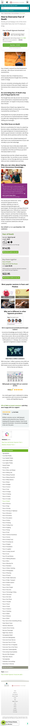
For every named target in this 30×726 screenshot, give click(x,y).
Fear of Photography (8, 570)
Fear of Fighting (7, 527)
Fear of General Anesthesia (10, 534)
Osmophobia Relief (7, 635)
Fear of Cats (6, 489)
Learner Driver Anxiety (8, 628)
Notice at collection (7, 724)
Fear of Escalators (7, 518)
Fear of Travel (6, 606)
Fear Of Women (7, 616)
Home (15, 690)
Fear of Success (7, 589)
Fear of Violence (7, 609)
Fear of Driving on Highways (10, 510)
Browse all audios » (8, 667)
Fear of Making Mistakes (9, 558)
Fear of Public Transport (9, 580)
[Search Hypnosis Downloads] (28, 8)
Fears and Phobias (8, 450)
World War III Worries (8, 664)
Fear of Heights (7, 544)
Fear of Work (6, 618)
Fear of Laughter (7, 549)
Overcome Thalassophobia (10, 649)
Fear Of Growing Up (8, 542)
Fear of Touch (6, 604)
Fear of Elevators (7, 513)
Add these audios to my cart (11, 277)
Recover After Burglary (9, 654)
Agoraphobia (6, 453)
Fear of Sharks (6, 585)
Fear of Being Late (7, 472)
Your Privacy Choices (11, 722)
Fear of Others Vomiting (9, 568)
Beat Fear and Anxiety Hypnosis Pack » (12, 442)
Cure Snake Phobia (8, 460)
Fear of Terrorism (7, 594)
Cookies (15, 708)
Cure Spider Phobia (8, 463)
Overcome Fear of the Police (10, 647)
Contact (15, 704)
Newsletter (15, 710)
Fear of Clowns (6, 496)
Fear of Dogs (6, 506)
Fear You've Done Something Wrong (12, 620)
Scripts (15, 697)
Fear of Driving (6, 508)
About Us (15, 692)
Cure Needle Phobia (8, 458)
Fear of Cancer (6, 487)
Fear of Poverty (7, 575)
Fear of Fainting (7, 522)
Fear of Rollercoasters (8, 582)
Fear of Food (6, 532)
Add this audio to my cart (11, 252)
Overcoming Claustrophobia (10, 652)
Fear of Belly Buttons (8, 479)
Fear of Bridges (7, 484)
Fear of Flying (6, 530)
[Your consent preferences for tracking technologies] (27, 723)
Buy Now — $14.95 (15, 45)
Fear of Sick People (8, 587)
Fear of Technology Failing (9, 592)
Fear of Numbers (7, 565)
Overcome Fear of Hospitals (10, 644)
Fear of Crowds (7, 498)
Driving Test (6, 467)
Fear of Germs (6, 537)
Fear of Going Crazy (8, 539)
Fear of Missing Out (8, 563)
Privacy (15, 706)
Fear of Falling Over (8, 525)
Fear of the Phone (7, 599)
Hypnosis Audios (15, 696)
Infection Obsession (8, 625)
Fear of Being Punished (9, 475)
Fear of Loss (6, 553)
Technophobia (6, 659)
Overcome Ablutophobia (9, 637)
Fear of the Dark (7, 597)
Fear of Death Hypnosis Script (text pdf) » (12, 674)
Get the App (15, 711)
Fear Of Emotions (7, 515)
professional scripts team (14, 323)
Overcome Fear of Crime (9, 642)
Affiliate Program (15, 701)
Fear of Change (7, 491)
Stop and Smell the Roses (10, 264)
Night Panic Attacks (8, 632)
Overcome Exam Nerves (9, 640)
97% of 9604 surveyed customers (11, 405)
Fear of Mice (6, 561)
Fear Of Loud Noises (8, 556)
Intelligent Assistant (9, 10)
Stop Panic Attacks (7, 656)
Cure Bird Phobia (7, 455)
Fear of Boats (6, 482)
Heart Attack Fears (7, 623)
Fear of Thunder (7, 601)
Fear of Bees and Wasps (9, 470)
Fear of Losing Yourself (9, 551)
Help (15, 703)
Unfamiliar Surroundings (9, 661)
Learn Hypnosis (15, 694)
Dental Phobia (6, 465)
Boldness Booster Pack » (8, 444)
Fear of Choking (7, 494)
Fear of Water (6, 613)
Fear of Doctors (7, 503)
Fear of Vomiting (7, 611)
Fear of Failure (6, 520)
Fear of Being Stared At (9, 477)
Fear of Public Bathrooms (9, 577)
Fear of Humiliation (7, 546)
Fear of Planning (7, 573)
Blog (15, 699)
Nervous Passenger (8, 630)
